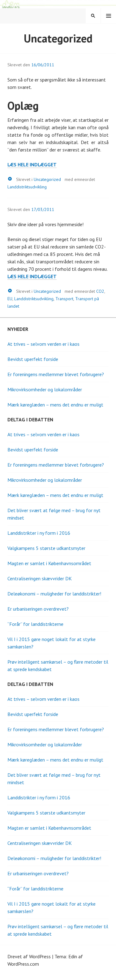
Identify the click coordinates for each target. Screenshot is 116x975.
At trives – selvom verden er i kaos (43, 344)
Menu (108, 16)
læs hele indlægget (32, 164)
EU (9, 298)
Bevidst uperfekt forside (32, 359)
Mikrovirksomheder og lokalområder (44, 389)
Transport (64, 298)
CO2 (100, 291)
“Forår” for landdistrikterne (35, 624)
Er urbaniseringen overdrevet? (38, 609)
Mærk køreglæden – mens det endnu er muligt (55, 405)
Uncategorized (47, 179)
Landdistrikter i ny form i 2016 (38, 533)
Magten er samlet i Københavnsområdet (49, 563)
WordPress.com (23, 964)
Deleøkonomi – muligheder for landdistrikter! (54, 594)
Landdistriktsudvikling (27, 187)
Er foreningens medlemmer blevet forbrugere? (55, 374)
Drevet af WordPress (29, 956)
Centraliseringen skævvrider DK (39, 578)
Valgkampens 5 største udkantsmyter (46, 548)
